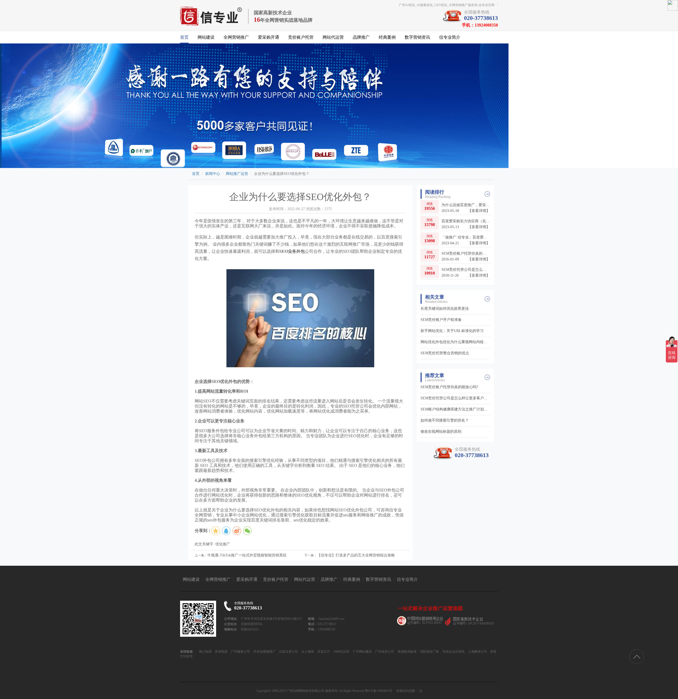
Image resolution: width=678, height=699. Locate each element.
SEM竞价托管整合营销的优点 (445, 353)
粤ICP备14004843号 (378, 691)
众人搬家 (307, 651)
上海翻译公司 (477, 651)
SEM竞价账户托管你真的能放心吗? (465, 256)
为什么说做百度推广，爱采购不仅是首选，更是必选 (465, 208)
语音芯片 (323, 651)
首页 (184, 37)
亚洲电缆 (221, 651)
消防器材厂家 (429, 651)
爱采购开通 (268, 37)
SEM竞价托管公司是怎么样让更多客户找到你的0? (465, 272)
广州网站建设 (362, 651)
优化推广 (222, 544)
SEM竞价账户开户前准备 (441, 320)
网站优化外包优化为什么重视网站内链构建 (455, 342)
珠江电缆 (205, 651)
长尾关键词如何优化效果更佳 (445, 309)
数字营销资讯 (417, 37)
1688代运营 (341, 651)
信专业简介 (449, 37)
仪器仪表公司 (288, 651)
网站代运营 (333, 37)
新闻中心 (212, 174)
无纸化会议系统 (453, 651)
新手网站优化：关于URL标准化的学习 (452, 331)
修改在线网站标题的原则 (441, 431)
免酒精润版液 (407, 651)
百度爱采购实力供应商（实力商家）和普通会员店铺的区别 (465, 224)
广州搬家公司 (240, 651)
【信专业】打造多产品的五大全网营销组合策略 (356, 555)
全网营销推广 (236, 37)
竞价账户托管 (301, 37)
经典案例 (387, 37)
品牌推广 (361, 37)
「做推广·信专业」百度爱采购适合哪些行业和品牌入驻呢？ (465, 240)
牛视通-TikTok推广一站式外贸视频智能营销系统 (247, 555)
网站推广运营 (237, 174)
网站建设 (206, 37)
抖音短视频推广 (264, 651)
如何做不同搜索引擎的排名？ (445, 420)
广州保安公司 (384, 651)
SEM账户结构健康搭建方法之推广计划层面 (455, 409)
